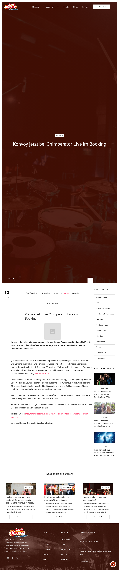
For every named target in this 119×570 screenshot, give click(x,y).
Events (66, 7)
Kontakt (85, 7)
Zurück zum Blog (52, 303)
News (75, 7)
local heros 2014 (41, 373)
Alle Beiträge (83, 561)
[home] (11, 6)
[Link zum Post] (104, 379)
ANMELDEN (102, 7)
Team (63, 544)
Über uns (46, 544)
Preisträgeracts (66, 549)
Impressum (65, 554)
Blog (44, 559)
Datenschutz (65, 559)
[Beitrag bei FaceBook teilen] (24, 279)
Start (45, 539)
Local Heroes (47, 549)
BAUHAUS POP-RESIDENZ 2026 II (89, 541)
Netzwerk (59, 135)
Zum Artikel (21, 517)
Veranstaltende (66, 539)
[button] (37, 7)
